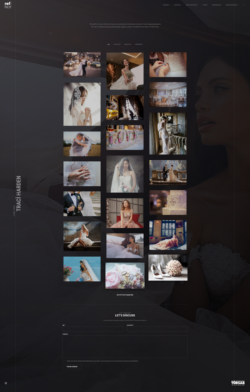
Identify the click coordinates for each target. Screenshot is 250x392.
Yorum (65, 336)
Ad (63, 327)
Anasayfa (166, 7)
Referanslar (216, 7)
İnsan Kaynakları (231, 7)
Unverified (138, 46)
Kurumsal (177, 7)
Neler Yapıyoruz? (192, 7)
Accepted (117, 46)
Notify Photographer (125, 297)
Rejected (128, 46)
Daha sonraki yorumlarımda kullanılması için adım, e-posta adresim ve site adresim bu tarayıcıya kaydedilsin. (102, 363)
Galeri (205, 7)
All (109, 46)
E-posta (130, 327)
